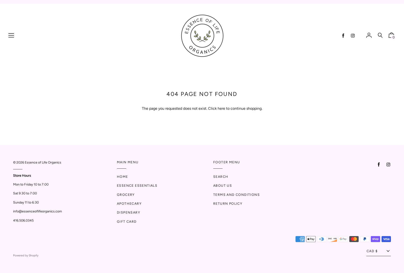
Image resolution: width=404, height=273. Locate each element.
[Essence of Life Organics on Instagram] (352, 35)
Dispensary (128, 213)
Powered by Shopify (25, 255)
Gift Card (127, 222)
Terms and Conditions (236, 195)
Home (122, 177)
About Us (222, 186)
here (221, 108)
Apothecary (129, 204)
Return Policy (227, 204)
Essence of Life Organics (43, 162)
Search (220, 177)
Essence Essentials (137, 186)
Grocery (126, 195)
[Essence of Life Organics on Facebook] (343, 35)
